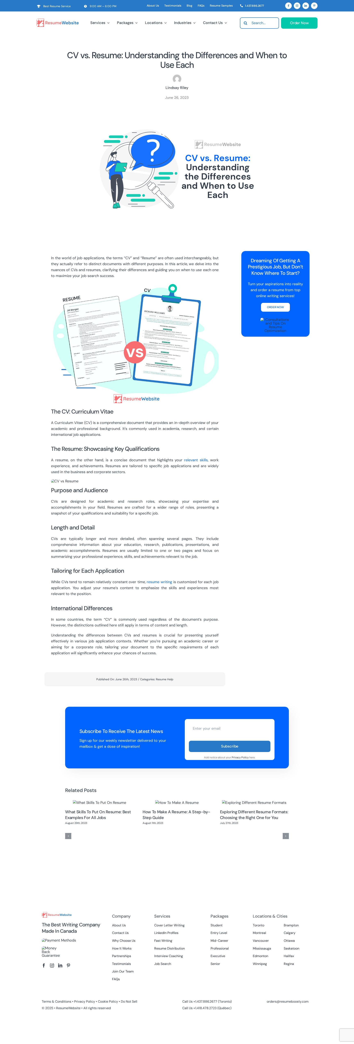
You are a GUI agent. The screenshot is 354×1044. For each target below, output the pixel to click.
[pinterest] (314, 5)
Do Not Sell (129, 1001)
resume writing (159, 581)
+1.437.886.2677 (205, 1001)
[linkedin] (305, 5)
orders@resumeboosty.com (288, 1001)
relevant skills (196, 460)
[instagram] (297, 5)
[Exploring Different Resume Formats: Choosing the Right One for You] (254, 802)
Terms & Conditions (56, 1001)
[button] (68, 836)
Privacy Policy (240, 757)
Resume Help (164, 679)
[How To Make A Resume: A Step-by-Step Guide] (177, 802)
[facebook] (288, 5)
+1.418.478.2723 (205, 1008)
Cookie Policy (108, 1001)
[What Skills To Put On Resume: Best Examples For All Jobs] (99, 802)
